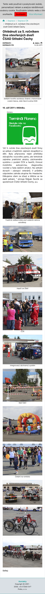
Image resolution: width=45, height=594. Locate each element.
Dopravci (11, 21)
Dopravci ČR (23, 21)
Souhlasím (21, 14)
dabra (36, 43)
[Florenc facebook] (22, 129)
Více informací (35, 14)
